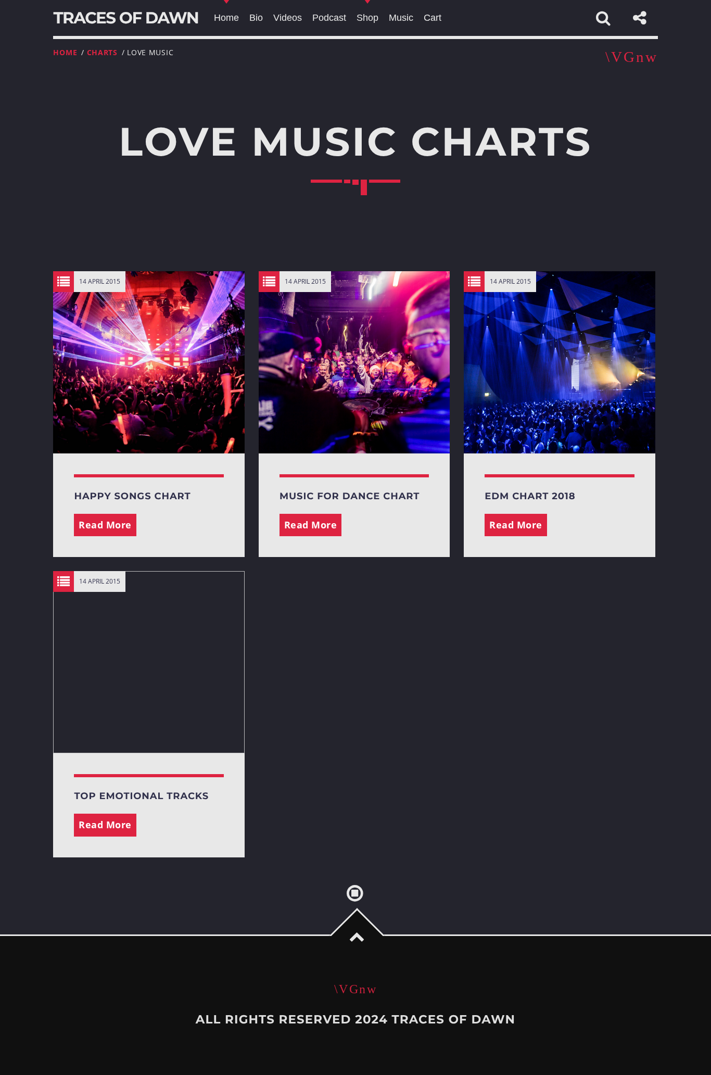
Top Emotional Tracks (141, 796)
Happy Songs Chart (132, 496)
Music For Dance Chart (350, 496)
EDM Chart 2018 (530, 496)
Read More (105, 524)
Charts (102, 52)
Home (65, 52)
